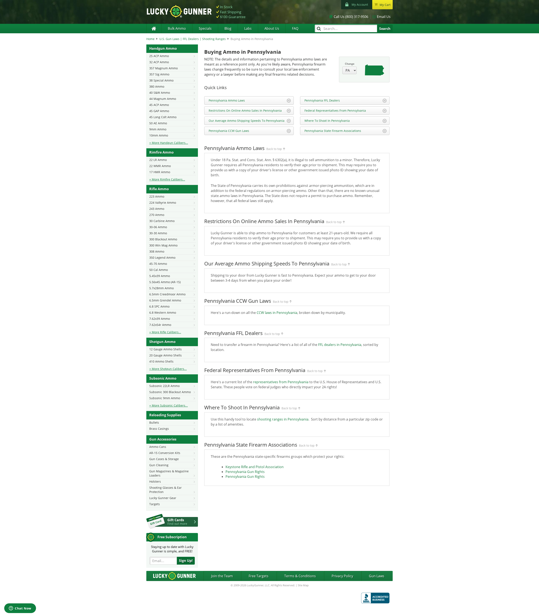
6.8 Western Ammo (162, 313)
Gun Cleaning (158, 465)
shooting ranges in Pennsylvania (282, 419)
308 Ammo (156, 251)
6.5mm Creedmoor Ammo (167, 294)
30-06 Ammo (158, 227)
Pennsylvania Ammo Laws (227, 100)
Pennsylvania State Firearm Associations (332, 131)
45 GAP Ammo (159, 111)
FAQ (295, 28)
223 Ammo (156, 196)
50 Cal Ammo (158, 270)
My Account (360, 5)
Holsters (155, 481)
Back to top (274, 149)
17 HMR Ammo (159, 172)
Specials (205, 28)
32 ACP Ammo (159, 62)
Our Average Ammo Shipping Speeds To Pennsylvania (246, 121)
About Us (271, 28)
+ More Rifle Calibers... (165, 332)
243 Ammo (156, 209)
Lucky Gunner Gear (162, 498)
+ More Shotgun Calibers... (168, 369)
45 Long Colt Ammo (162, 117)
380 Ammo (156, 86)
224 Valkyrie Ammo (162, 203)
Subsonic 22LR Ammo (164, 386)
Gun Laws (376, 576)
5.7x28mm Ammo (161, 288)
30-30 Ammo (158, 233)
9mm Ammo (157, 129)
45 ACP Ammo (159, 105)
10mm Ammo (158, 135)
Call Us (351, 16)
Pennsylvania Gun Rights (245, 471)
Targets (154, 504)
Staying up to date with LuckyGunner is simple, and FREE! (172, 549)
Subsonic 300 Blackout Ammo (170, 392)
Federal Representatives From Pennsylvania (335, 110)
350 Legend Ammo (162, 258)
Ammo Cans (157, 447)
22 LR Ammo (158, 160)
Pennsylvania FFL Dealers (322, 100)
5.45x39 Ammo (159, 276)
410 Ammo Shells (161, 361)
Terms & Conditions (300, 576)
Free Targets (258, 576)
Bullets (154, 422)
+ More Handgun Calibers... (168, 143)
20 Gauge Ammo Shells (165, 355)
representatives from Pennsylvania (280, 382)
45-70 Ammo (158, 264)
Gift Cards (177, 522)
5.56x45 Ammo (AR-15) (165, 282)
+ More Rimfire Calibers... (167, 179)
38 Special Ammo (161, 80)
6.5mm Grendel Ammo (165, 300)
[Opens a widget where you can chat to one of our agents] (20, 608)
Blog (227, 28)
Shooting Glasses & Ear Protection (165, 490)
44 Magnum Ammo (162, 99)
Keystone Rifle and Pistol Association (254, 467)
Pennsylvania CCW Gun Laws (229, 131)
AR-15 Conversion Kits (164, 453)
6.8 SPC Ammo (159, 306)
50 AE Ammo (158, 123)
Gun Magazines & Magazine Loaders (169, 473)
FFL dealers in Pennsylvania (339, 344)
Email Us (384, 16)
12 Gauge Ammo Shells (165, 349)
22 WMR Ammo (160, 166)
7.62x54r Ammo (160, 325)
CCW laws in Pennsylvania (277, 312)
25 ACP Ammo (159, 56)
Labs (248, 28)
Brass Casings (159, 429)
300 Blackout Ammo (163, 239)
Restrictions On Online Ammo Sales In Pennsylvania (245, 110)
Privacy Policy (342, 576)
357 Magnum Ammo (163, 68)
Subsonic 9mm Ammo (164, 398)
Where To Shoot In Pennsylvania (327, 121)
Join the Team (222, 576)
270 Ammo (156, 215)
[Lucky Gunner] (153, 28)
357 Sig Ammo (159, 74)
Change (349, 64)
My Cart (385, 5)
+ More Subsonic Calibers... (168, 405)
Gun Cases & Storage (164, 459)
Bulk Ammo (177, 28)
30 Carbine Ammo (162, 221)
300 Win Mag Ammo (163, 245)
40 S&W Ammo (159, 93)
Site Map (303, 585)
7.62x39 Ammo (159, 319)
